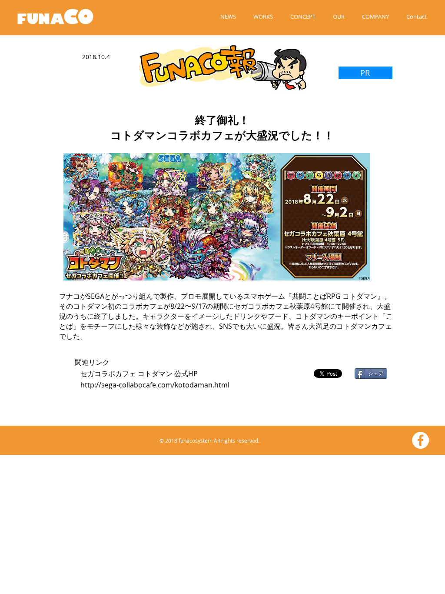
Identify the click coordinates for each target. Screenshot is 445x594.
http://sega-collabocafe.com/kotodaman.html (154, 385)
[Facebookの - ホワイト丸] (420, 440)
